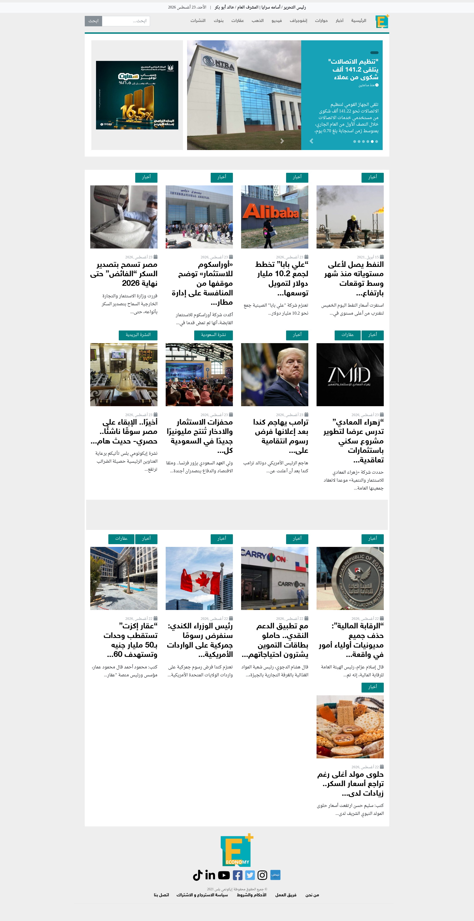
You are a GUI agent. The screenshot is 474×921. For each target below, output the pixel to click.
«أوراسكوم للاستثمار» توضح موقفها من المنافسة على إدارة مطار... (202, 284)
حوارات (321, 21)
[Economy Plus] (382, 21)
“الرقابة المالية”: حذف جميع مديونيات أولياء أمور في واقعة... (351, 641)
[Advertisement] (237, 514)
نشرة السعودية (213, 335)
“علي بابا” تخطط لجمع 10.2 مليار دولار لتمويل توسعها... (281, 279)
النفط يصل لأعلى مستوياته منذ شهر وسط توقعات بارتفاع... (354, 279)
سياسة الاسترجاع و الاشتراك (202, 895)
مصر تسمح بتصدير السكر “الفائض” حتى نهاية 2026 (123, 274)
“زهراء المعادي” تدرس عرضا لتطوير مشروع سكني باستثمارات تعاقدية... (353, 441)
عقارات (238, 21)
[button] (282, 142)
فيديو (277, 21)
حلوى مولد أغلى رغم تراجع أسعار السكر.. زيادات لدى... (350, 784)
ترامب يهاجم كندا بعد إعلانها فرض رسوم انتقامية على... (280, 437)
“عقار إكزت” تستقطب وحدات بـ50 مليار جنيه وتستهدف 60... (130, 641)
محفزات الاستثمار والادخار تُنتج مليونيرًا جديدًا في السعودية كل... (200, 437)
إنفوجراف (298, 21)
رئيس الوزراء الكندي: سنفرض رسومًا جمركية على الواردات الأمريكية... (200, 641)
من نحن (312, 895)
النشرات (198, 21)
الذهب (258, 21)
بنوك (219, 21)
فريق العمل (286, 895)
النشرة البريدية (138, 335)
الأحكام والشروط (251, 895)
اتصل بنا (161, 895)
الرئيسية (358, 21)
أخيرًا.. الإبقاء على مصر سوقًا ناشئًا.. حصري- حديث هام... (124, 432)
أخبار (339, 21)
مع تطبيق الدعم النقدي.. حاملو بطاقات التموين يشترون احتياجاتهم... (275, 641)
